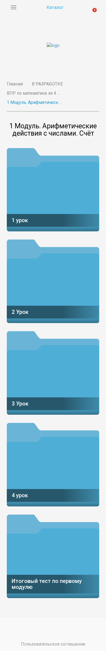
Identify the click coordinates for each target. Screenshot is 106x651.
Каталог (55, 7)
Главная (15, 84)
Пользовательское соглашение (53, 644)
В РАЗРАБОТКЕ (47, 84)
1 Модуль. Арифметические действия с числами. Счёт (34, 102)
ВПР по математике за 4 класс (34, 93)
